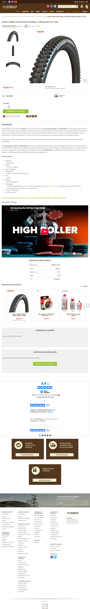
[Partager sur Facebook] (27, 116)
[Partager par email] (35, 116)
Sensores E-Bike (23, 541)
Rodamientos (22, 587)
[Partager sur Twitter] (30, 116)
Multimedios (38, 522)
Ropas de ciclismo (23, 565)
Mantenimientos (23, 589)
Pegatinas (37, 532)
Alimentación (22, 573)
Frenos (4, 516)
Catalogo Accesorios (38, 512)
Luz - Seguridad (38, 517)
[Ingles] (12, 1)
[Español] (15, 1)
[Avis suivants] (45, 432)
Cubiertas (26, 16)
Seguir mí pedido (55, 550)
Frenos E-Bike (22, 530)
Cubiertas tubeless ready (38, 16)
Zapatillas (21, 567)
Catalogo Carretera (6, 533)
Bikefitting (21, 577)
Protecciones (22, 562)
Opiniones (19, 26)
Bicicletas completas (8, 527)
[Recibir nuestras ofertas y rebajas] (48, 6)
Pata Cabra (37, 536)
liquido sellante (52, 186)
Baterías (20, 545)
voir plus (50, 412)
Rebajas (36, 542)
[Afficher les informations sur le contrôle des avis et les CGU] (59, 395)
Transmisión (5, 514)
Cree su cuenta (54, 546)
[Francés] (9, 1)
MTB (7, 16)
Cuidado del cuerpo (24, 575)
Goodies (36, 534)
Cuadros (4, 529)
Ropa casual (21, 569)
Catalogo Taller (24, 581)
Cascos (20, 560)
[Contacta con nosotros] (77, 535)
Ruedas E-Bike (22, 532)
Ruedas (4, 520)
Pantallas (20, 543)
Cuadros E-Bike (22, 547)
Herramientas (22, 585)
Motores (20, 549)
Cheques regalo (39, 515)
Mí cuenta (53, 548)
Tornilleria (21, 591)
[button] (9, 106)
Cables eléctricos (23, 553)
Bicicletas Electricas (24, 538)
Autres (36, 540)
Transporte (37, 526)
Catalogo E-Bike (24, 524)
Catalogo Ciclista (21, 557)
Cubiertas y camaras (16, 16)
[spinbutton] (5, 106)
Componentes (6, 524)
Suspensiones (6, 518)
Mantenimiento (22, 583)
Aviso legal (53, 539)
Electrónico (37, 519)
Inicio (3, 16)
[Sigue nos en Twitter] (55, 6)
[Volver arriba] (45, 606)
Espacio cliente (56, 544)
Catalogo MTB (7, 512)
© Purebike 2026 (45, 601)
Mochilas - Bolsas (23, 571)
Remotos (20, 551)
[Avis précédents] (45, 400)
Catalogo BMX (23, 512)
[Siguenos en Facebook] (51, 6)
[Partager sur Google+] (33, 116)
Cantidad (6, 103)
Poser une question (34, 26)
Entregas (53, 519)
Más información (27, 455)
